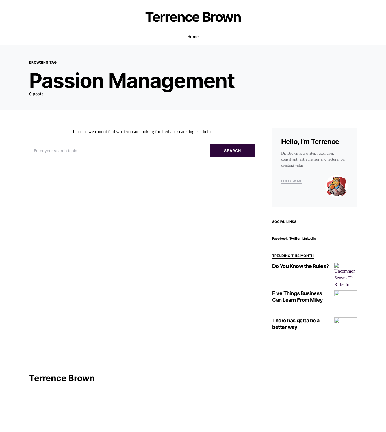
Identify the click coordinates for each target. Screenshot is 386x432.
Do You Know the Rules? (300, 266)
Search (232, 150)
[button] (355, 36)
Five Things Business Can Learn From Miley (297, 296)
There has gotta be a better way (296, 323)
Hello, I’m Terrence (310, 141)
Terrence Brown (193, 16)
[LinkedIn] (49, 17)
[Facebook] (31, 17)
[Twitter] (40, 17)
